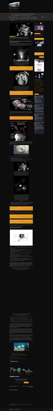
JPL (34, 87)
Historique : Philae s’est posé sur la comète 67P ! (21, 355)
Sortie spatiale (37, 91)
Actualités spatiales (11, 36)
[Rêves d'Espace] (9, 17)
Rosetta (14, 36)
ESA (41, 84)
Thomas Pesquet (36, 92)
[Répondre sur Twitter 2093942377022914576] (34, 131)
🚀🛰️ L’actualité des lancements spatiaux (16, 15)
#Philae (19, 207)
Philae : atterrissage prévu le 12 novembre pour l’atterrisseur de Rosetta (13, 373)
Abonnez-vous (26, 382)
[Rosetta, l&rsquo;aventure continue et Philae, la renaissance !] (21, 370)
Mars (40, 88)
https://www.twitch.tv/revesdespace (38, 102)
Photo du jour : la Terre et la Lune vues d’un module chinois (28, 386)
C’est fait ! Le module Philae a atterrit (20, 354)
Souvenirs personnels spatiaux (33, 18)
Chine (41, 82)
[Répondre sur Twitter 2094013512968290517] (34, 104)
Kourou (36, 87)
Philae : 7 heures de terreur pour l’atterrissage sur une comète (25, 213)
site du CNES (15, 228)
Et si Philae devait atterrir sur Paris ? (14, 386)
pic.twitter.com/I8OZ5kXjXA (20, 92)
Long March (35, 88)
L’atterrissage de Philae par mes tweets (16, 353)
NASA (42, 88)
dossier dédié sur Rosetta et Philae (22, 358)
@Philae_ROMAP (13, 117)
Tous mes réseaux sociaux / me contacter (39, 31)
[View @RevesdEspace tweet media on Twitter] (42, 102)
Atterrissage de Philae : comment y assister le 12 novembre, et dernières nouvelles (28, 373)
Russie (35, 91)
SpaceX (42, 91)
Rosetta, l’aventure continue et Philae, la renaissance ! (21, 372)
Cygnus (37, 84)
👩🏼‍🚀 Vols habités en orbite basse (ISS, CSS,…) (27, 15)
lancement (39, 87)
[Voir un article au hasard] (43, 17)
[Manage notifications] (51, 409)
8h (39, 123)
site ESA (27, 266)
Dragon (39, 84)
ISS (41, 85)
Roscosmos (40, 90)
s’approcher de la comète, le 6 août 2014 (21, 225)
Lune (38, 88)
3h (39, 98)
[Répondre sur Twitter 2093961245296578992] (34, 113)
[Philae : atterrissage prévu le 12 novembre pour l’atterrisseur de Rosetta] (13, 370)
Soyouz (40, 91)
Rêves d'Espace (13, 8)
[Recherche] (41, 23)
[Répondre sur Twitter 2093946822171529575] (34, 121)
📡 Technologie (13, 18)
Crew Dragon (35, 84)
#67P (16, 92)
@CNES (15, 215)
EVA (42, 84)
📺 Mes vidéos (17, 18)
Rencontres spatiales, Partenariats (24, 18)
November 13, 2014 (18, 69)
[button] (13, 14)
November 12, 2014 (21, 118)
